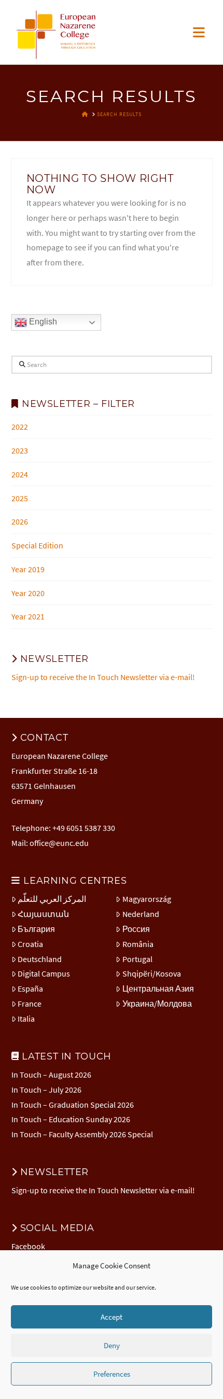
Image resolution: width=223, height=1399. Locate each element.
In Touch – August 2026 (51, 1074)
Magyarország (146, 899)
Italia (26, 1018)
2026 (19, 521)
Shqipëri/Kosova (151, 973)
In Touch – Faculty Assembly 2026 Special (82, 1134)
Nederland (140, 914)
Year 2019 (28, 569)
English (42, 321)
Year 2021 (28, 616)
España (30, 988)
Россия (136, 929)
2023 (19, 450)
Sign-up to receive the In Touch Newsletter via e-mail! (103, 677)
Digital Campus (44, 973)
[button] (199, 32)
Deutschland (40, 959)
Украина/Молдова (157, 1003)
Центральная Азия (158, 988)
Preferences (111, 1374)
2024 (19, 474)
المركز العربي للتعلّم (52, 899)
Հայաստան (43, 914)
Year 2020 (28, 593)
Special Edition (37, 545)
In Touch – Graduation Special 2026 (72, 1104)
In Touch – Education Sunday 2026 (70, 1119)
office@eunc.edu (59, 843)
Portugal (137, 959)
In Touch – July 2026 (46, 1089)
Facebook (28, 1246)
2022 (19, 426)
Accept (111, 1317)
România (138, 944)
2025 (19, 498)
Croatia (30, 944)
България (36, 929)
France (29, 1003)
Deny (112, 1345)
